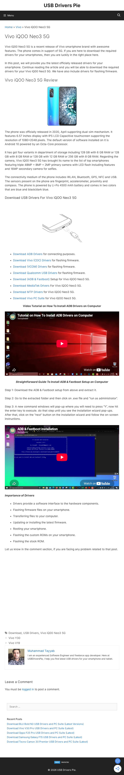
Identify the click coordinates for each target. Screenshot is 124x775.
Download (15, 633)
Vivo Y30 (14, 638)
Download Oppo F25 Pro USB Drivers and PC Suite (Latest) (40, 732)
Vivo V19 (14, 643)
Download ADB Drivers (27, 254)
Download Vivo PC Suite (29, 298)
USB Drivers (31, 633)
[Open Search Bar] (119, 15)
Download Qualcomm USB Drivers (35, 273)
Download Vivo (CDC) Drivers (32, 260)
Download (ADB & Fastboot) (31, 279)
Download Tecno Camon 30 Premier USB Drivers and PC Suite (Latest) (47, 741)
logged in (28, 689)
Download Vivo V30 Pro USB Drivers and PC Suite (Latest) (40, 728)
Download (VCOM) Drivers (30, 266)
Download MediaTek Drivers (31, 285)
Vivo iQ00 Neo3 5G (53, 633)
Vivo (18, 27)
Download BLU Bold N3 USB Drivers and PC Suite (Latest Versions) (45, 723)
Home (9, 27)
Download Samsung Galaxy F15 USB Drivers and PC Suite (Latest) (44, 737)
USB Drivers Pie (62, 5)
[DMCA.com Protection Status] (62, 763)
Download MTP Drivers (28, 292)
